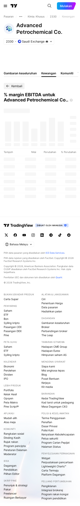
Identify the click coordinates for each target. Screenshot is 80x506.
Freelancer (10, 493)
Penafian (46, 422)
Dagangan (10, 465)
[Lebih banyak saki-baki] (20, 16)
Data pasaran (49, 307)
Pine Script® (11, 406)
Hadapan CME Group (54, 346)
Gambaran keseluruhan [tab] (20, 73)
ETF (6, 314)
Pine (6, 335)
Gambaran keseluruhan (55, 322)
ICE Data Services (55, 252)
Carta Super (11, 299)
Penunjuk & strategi (15, 485)
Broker (45, 327)
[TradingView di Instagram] (33, 235)
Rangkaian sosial (14, 433)
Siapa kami (48, 366)
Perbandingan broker (54, 331)
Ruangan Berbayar (15, 497)
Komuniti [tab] (67, 73)
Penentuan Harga (52, 303)
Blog (44, 374)
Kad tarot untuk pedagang (57, 402)
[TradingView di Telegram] (51, 235)
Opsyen (8, 398)
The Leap (47, 335)
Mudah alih (10, 418)
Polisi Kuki (47, 430)
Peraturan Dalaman (15, 450)
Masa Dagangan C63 (54, 406)
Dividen (8, 374)
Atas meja (10, 422)
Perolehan (10, 370)
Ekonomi (9, 366)
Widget (45, 458)
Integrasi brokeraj (52, 490)
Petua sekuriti (49, 438)
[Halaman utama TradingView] (18, 225)
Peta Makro (11, 402)
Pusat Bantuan (50, 378)
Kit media (47, 386)
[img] (47, 41)
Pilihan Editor (11, 473)
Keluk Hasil (10, 394)
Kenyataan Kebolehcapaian (57, 434)
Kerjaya (45, 382)
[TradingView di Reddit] (68, 235)
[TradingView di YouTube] (24, 235)
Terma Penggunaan (53, 418)
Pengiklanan (48, 486)
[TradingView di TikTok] (60, 235)
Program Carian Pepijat (55, 442)
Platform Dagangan (53, 474)
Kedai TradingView (52, 398)
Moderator (10, 454)
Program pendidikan (53, 498)
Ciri (43, 299)
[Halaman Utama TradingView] (14, 6)
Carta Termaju (50, 470)
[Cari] (49, 6)
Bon (6, 318)
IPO (6, 378)
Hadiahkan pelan (51, 311)
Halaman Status (51, 446)
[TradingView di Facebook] (15, 235)
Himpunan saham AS (54, 354)
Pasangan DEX (13, 331)
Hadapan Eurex (50, 350)
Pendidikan (10, 469)
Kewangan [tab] (48, 73)
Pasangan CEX (13, 327)
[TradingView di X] (6, 235)
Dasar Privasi (49, 426)
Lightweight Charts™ (53, 466)
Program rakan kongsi (54, 494)
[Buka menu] (5, 6)
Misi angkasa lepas (53, 370)
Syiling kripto (12, 322)
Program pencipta (15, 445)
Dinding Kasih (12, 437)
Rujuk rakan (11, 441)
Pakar (7, 489)
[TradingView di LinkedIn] (42, 235)
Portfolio (9, 390)
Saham (8, 310)
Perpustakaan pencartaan (57, 462)
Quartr (59, 277)
